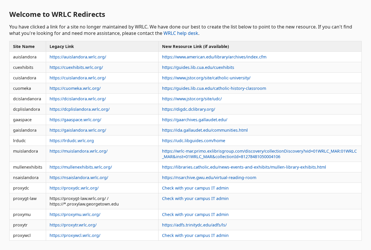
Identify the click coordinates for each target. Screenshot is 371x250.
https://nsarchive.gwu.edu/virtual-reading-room (209, 177)
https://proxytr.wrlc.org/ (73, 225)
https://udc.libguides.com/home (193, 140)
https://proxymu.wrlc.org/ (75, 214)
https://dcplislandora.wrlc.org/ (80, 109)
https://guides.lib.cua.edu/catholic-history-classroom (214, 88)
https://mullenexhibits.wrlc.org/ (81, 167)
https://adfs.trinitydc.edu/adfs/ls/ (194, 225)
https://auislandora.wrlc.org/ (78, 57)
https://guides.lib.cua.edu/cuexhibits (198, 67)
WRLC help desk (180, 33)
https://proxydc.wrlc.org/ (74, 188)
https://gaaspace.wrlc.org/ (75, 119)
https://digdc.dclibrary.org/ (188, 109)
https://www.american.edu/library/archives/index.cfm (214, 57)
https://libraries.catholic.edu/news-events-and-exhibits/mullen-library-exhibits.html (244, 167)
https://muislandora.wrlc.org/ (79, 151)
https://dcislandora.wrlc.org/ (78, 98)
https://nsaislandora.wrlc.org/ (79, 177)
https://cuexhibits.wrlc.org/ (76, 67)
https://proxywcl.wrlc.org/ (75, 235)
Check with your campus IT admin (195, 188)
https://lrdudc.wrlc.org (72, 140)
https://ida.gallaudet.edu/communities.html (205, 130)
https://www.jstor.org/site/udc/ (192, 98)
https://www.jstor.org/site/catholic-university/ (206, 78)
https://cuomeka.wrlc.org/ (75, 88)
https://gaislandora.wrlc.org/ (78, 130)
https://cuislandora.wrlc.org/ (78, 78)
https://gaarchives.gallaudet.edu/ (194, 119)
